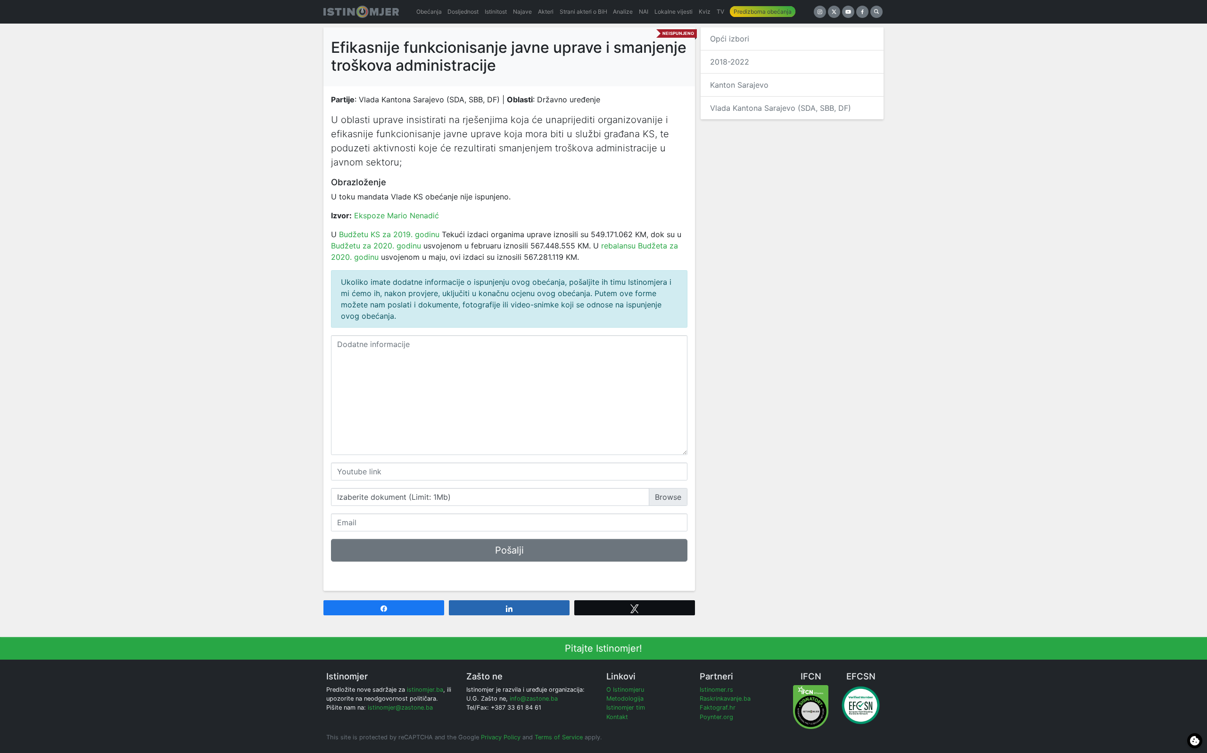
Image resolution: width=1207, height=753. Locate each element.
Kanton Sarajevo (739, 85)
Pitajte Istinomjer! (603, 648)
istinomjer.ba (425, 689)
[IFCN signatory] (810, 706)
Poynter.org (716, 716)
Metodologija (625, 698)
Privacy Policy (501, 737)
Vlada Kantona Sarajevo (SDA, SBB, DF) (780, 108)
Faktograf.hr (718, 707)
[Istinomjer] (361, 11)
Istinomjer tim (625, 707)
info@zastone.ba (534, 698)
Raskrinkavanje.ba (725, 698)
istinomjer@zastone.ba (400, 707)
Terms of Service (559, 737)
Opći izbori (729, 38)
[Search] (876, 12)
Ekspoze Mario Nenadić (396, 215)
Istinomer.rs (716, 689)
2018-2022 (729, 61)
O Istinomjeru (625, 689)
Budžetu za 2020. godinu (376, 245)
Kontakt (617, 716)
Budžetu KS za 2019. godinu (389, 234)
